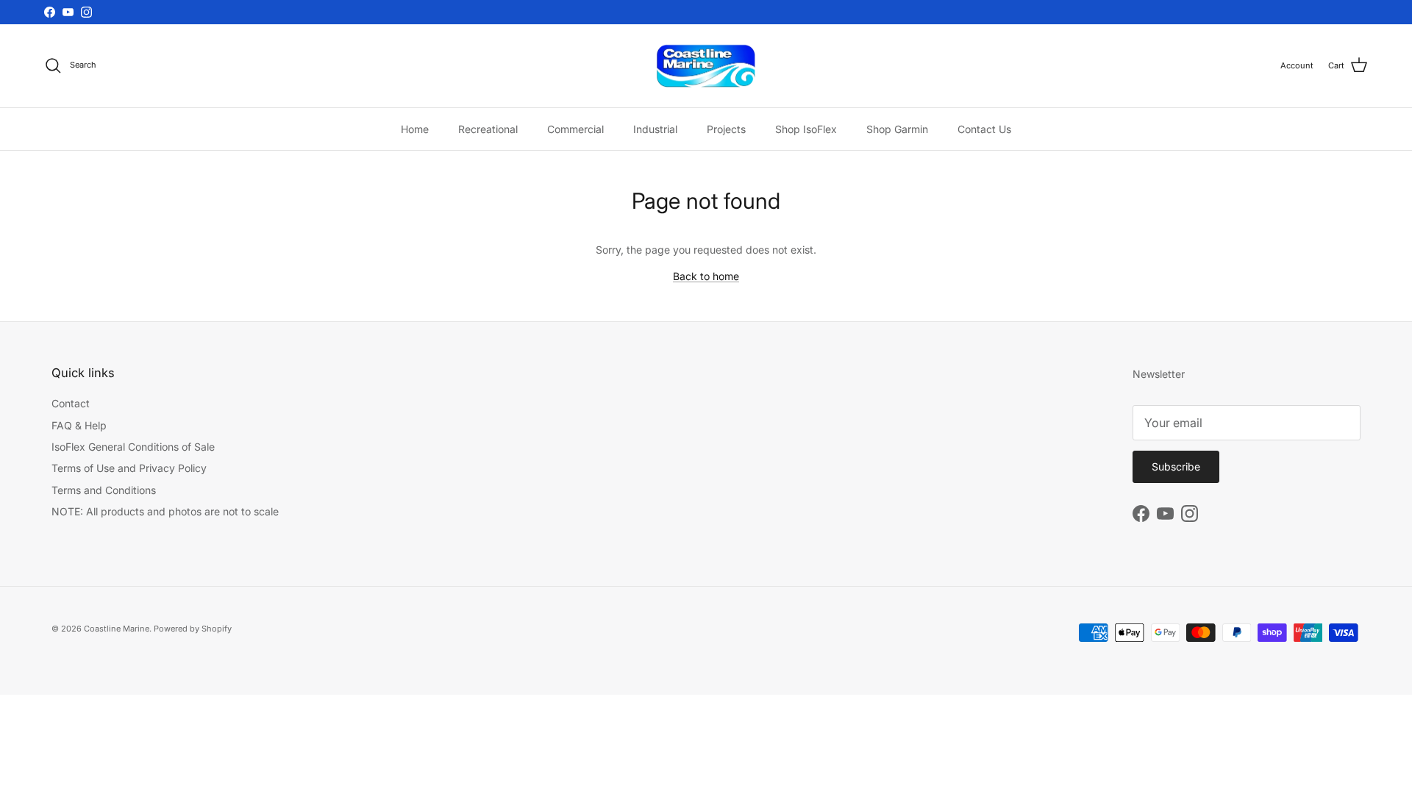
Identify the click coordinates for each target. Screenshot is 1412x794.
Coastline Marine (116, 628)
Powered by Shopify (193, 628)
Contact (70, 403)
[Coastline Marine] (706, 66)
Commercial (575, 129)
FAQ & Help (79, 425)
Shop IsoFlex (806, 129)
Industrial (655, 129)
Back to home (706, 276)
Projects (726, 129)
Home (415, 129)
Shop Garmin (897, 129)
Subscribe (1176, 466)
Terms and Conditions (103, 490)
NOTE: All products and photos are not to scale (165, 511)
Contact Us (984, 129)
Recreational (488, 129)
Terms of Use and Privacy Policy (129, 468)
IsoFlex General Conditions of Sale (133, 446)
